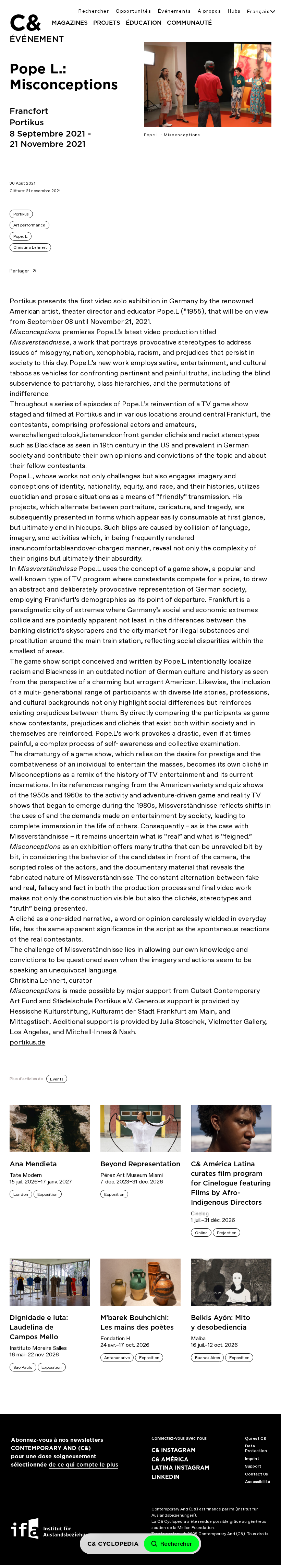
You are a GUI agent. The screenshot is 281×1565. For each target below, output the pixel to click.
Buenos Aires (207, 1357)
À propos (209, 11)
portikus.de (27, 1042)
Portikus (21, 214)
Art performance (29, 225)
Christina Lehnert (30, 247)
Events (56, 1079)
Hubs (234, 11)
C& (25, 22)
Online (201, 1232)
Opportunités (133, 11)
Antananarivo (117, 1357)
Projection (226, 1232)
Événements (174, 11)
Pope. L (20, 236)
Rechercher (93, 11)
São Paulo (22, 1367)
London (20, 1194)
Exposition (47, 1194)
